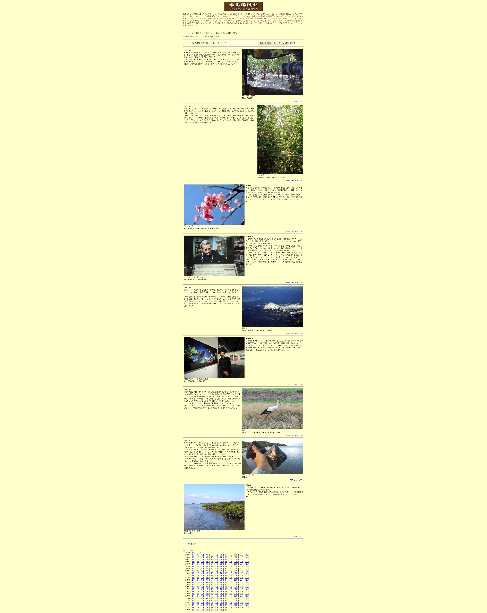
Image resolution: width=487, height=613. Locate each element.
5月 (212, 555)
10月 (236, 555)
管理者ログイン (193, 544)
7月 (221, 555)
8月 (226, 555)
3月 (202, 555)
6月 (216, 555)
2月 (198, 555)
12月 (199, 553)
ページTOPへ (290, 101)
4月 (207, 555)
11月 (193, 553)
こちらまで (205, 36)
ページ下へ (299, 101)
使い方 (292, 43)
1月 (193, 555)
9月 (231, 555)
